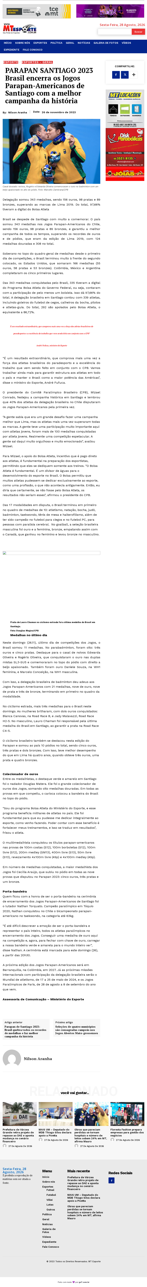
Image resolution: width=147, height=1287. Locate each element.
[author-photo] (5, 1146)
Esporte (10, 62)
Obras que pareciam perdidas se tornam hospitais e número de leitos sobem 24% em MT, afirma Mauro (90, 1135)
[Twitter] (125, 75)
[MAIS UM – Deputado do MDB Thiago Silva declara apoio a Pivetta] (56, 1114)
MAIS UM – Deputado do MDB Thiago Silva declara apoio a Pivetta (55, 1132)
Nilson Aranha (17, 112)
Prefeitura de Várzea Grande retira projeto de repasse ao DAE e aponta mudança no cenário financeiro (18, 1135)
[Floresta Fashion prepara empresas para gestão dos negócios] (127, 1114)
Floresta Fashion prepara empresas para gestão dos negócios (127, 1132)
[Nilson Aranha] (12, 1059)
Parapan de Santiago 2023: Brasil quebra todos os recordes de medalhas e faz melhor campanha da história (25, 1031)
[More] (134, 75)
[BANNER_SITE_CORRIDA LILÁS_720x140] (110, 11)
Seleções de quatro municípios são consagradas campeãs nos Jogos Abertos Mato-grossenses (76, 1030)
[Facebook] (116, 75)
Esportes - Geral (37, 62)
